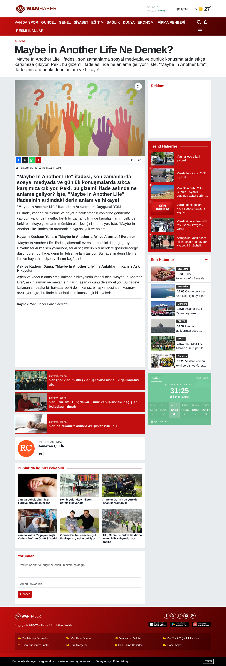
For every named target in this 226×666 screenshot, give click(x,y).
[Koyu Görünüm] (205, 22)
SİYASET (81, 22)
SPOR (181, 338)
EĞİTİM (97, 22)
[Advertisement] (81, 337)
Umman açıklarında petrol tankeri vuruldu (187, 329)
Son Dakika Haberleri (130, 645)
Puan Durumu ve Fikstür (35, 645)
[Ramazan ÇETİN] (26, 448)
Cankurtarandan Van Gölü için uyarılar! (191, 294)
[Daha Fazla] (38, 160)
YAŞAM (20, 40)
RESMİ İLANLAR (29, 31)
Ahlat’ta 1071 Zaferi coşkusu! (189, 311)
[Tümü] (206, 259)
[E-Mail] (40, 454)
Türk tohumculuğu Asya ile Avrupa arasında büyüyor (190, 276)
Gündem (182, 303)
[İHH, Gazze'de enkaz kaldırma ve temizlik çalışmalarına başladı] (122, 520)
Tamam (208, 661)
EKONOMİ (146, 22)
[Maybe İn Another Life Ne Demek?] (80, 118)
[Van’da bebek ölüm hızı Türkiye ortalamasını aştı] (37, 485)
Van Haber (183, 286)
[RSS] (193, 616)
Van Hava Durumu (81, 638)
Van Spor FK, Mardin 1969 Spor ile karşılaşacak (189, 346)
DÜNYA (129, 22)
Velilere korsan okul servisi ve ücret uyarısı (190, 363)
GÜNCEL (48, 22)
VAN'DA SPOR (26, 22)
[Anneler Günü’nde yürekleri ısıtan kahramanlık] (122, 485)
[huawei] (201, 624)
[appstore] (158, 624)
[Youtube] (186, 616)
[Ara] (199, 22)
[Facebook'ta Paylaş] (18, 160)
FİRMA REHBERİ (171, 22)
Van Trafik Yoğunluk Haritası (183, 638)
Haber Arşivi (174, 645)
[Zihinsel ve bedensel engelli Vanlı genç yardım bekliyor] (79, 520)
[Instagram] (180, 616)
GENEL (65, 22)
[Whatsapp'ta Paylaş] (32, 160)
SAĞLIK (113, 22)
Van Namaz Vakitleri (130, 638)
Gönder (25, 594)
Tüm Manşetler (78, 645)
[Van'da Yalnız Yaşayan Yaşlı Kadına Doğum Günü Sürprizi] (37, 520)
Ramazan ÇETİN (28, 168)
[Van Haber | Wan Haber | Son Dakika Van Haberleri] (36, 9)
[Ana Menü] (199, 30)
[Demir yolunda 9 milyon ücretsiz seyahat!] (79, 485)
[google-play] (180, 624)
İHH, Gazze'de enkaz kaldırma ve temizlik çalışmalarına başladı (122, 538)
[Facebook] (167, 616)
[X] (173, 616)
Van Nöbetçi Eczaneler (35, 638)
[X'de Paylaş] (25, 160)
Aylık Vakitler (160, 421)
